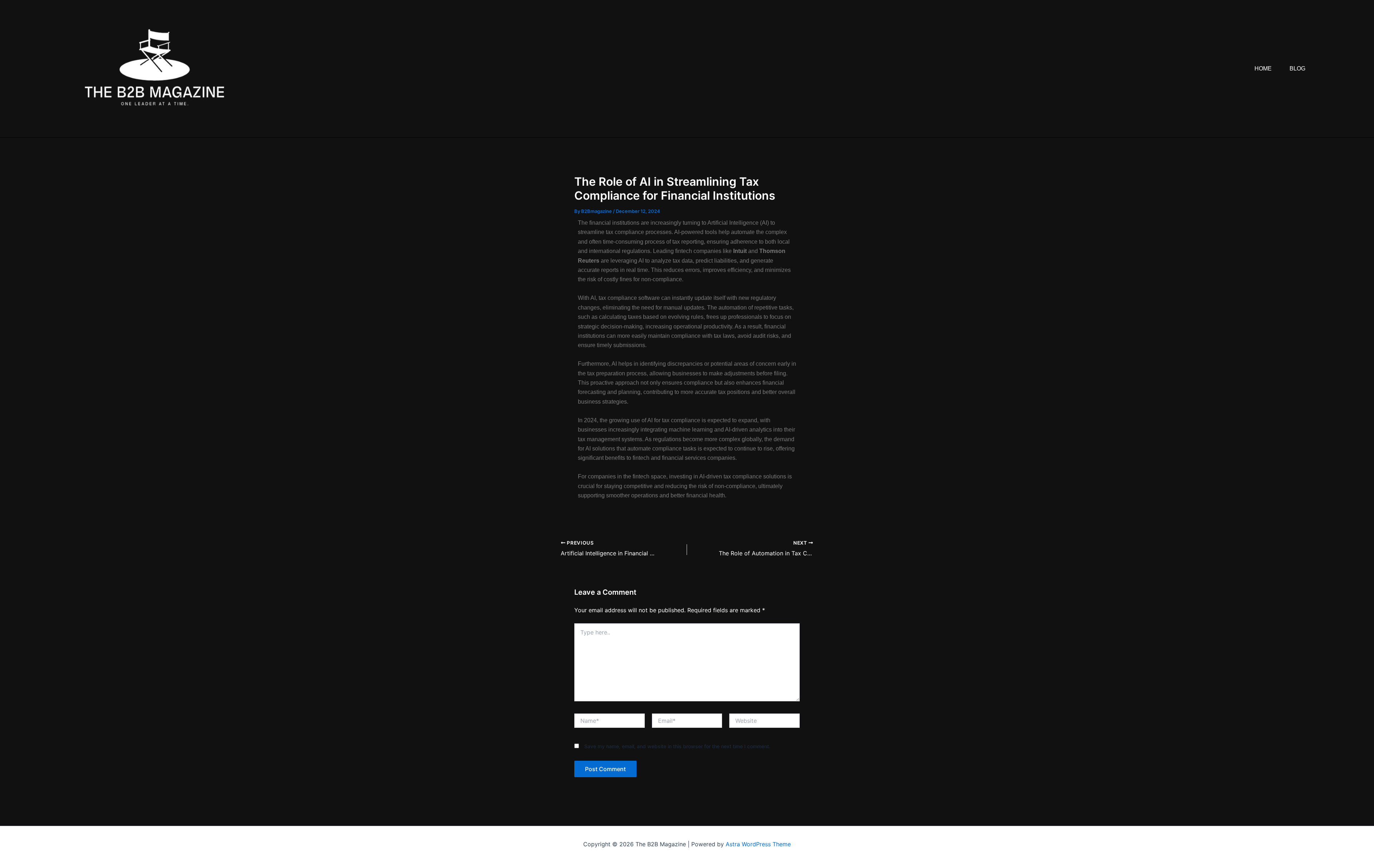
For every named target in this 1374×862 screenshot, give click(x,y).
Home (1263, 68)
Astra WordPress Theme (758, 844)
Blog (1297, 68)
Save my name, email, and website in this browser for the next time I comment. (677, 746)
